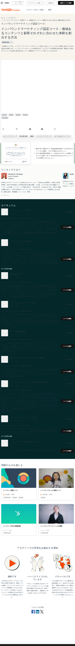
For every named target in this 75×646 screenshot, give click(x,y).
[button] (37, 211)
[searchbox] (35, 3)
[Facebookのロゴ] (33, 611)
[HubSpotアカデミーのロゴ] (11, 10)
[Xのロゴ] (42, 611)
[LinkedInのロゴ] (38, 611)
